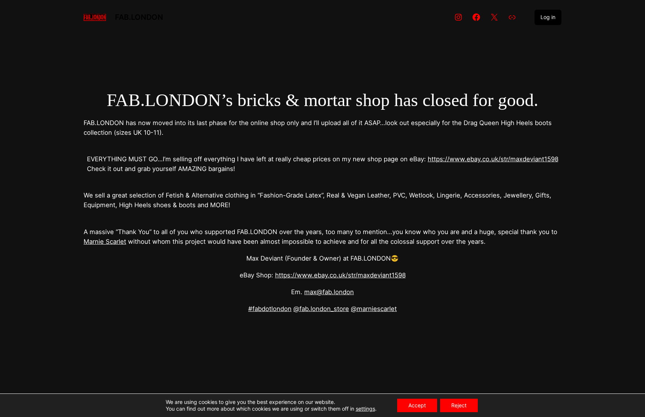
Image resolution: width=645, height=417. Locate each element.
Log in (547, 17)
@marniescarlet (374, 308)
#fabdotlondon (270, 308)
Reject (459, 405)
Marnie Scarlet (105, 241)
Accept (417, 405)
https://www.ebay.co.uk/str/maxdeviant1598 (493, 159)
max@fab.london (329, 292)
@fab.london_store (321, 308)
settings (365, 408)
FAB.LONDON (139, 17)
